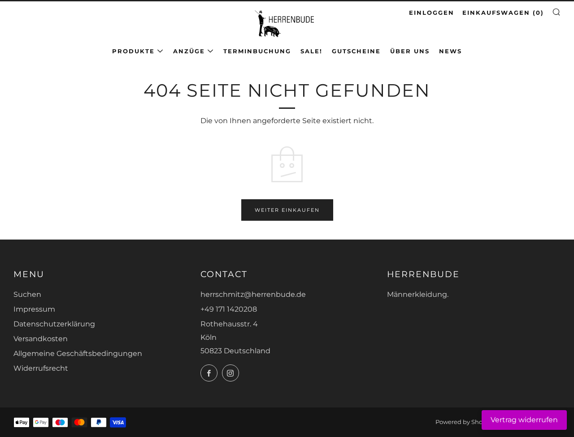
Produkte (133, 51)
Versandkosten (40, 338)
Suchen (27, 294)
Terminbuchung (257, 51)
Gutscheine (356, 51)
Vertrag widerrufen (524, 420)
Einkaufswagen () (503, 12)
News (450, 51)
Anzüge (189, 51)
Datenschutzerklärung (54, 324)
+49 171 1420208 (228, 309)
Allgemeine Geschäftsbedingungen (77, 353)
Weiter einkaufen (287, 210)
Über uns (410, 51)
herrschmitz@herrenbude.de (253, 294)
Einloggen (431, 12)
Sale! (311, 51)
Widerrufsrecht (40, 368)
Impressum (34, 309)
